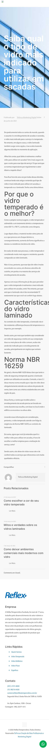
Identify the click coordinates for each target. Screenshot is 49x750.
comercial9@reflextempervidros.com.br (22, 693)
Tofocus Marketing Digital (26, 118)
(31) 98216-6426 (13, 690)
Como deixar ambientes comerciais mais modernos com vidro (23, 553)
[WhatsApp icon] (24, 741)
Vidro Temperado (17, 657)
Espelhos (14, 670)
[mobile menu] (46, 3)
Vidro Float (15, 666)
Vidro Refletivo (16, 661)
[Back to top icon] (24, 724)
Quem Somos (16, 652)
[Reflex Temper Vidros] (23, 3)
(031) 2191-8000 (13, 686)
